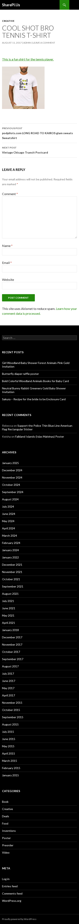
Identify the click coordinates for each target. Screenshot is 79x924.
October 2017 (11, 651)
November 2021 (12, 572)
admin (27, 42)
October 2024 (11, 484)
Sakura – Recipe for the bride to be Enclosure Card (34, 399)
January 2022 (10, 557)
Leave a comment (44, 42)
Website (8, 279)
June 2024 (8, 513)
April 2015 (8, 753)
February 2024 (11, 543)
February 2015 (11, 768)
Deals (5, 816)
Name (7, 246)
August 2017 (10, 666)
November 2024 (12, 477)
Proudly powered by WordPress (19, 919)
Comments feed (12, 893)
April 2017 (8, 695)
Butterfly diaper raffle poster (20, 373)
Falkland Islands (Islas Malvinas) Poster (39, 436)
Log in (6, 879)
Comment (10, 194)
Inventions (9, 830)
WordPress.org (11, 900)
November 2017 (12, 644)
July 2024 (8, 506)
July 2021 (8, 601)
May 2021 (8, 615)
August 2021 (10, 593)
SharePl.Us (11, 5)
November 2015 (12, 702)
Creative (8, 20)
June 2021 (8, 608)
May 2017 (8, 688)
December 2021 (12, 564)
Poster (6, 838)
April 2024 (8, 528)
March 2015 (9, 760)
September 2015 (12, 717)
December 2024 (12, 470)
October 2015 (11, 710)
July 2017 (8, 673)
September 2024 (12, 492)
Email (7, 262)
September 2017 (12, 659)
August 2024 (10, 499)
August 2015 (10, 724)
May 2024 (8, 521)
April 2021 (8, 622)
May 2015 (8, 746)
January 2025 (10, 463)
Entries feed (10, 886)
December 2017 (12, 637)
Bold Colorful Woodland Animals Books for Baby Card (35, 381)
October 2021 (11, 579)
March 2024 (9, 535)
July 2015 (8, 731)
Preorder (7, 845)
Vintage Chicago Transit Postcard (25, 150)
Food (5, 823)
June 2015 (8, 739)
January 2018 (10, 630)
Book (5, 801)
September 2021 (12, 586)
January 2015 (10, 775)
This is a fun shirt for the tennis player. (28, 59)
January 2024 (10, 550)
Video (6, 852)
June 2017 (8, 681)
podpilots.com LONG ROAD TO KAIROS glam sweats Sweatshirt (37, 133)
